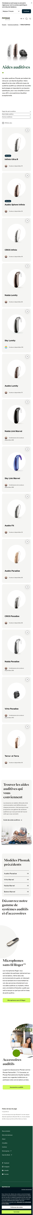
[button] (27, 130)
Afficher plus (8, 123)
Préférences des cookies (16, 1207)
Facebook (6, 1163)
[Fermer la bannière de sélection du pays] (31, 3)
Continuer (26, 11)
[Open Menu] (30, 19)
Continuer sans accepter (26, 1189)
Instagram (6, 1166)
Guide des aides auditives (11, 820)
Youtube (6, 1174)
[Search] (26, 19)
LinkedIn (6, 1170)
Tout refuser (17, 1212)
